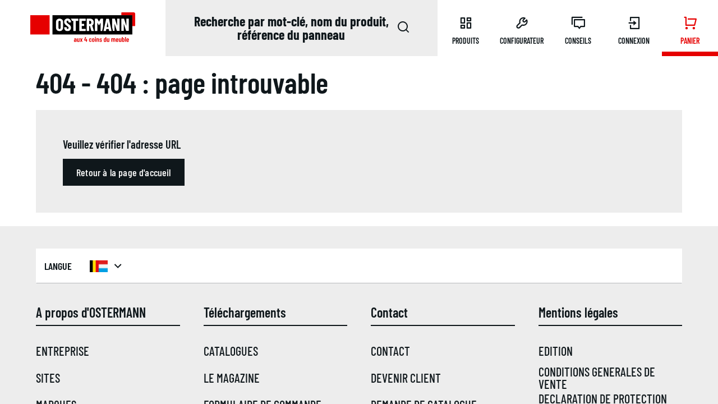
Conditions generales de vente (596, 377)
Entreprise (62, 350)
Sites (48, 377)
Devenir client (406, 377)
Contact (390, 350)
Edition (555, 350)
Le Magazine (232, 377)
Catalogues (231, 350)
